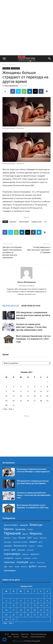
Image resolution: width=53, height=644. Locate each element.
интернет (30, 550)
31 (14, 405)
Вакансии (14, 634)
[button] (4, 58)
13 (35, 391)
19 (28, 396)
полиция (22, 562)
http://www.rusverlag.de (26, 285)
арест (40, 542)
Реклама (25, 637)
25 (21, 400)
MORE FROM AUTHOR (31, 306)
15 (47, 391)
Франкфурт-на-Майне (20, 542)
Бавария (24, 525)
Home (4, 64)
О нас (7, 634)
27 (35, 400)
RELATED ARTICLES (10, 306)
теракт (11, 566)
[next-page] (7, 348)
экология (42, 566)
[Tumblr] (41, 91)
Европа (25, 534)
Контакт (16, 637)
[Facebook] (12, 91)
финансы (24, 566)
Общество (12, 64)
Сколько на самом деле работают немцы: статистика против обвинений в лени (31, 327)
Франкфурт (7, 542)
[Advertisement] (26, 27)
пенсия (34, 558)
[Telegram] (38, 232)
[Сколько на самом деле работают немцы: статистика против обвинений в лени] (8, 327)
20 (35, 396)
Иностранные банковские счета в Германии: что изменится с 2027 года (33, 339)
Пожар (14, 538)
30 (6, 405)
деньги (7, 550)
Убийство (43, 538)
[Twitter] (18, 91)
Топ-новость (15, 68)
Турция (35, 538)
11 (21, 391)
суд (5, 566)
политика (9, 562)
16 (6, 396)
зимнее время (24, 222)
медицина (25, 554)
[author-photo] (26, 279)
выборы (40, 546)
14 (41, 391)
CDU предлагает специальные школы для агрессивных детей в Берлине (33, 315)
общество (18, 558)
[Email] (35, 91)
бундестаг (32, 546)
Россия (21, 537)
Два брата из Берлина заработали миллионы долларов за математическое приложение (12, 252)
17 (14, 396)
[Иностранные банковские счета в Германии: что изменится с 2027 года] (8, 339)
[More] (46, 91)
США (29, 537)
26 (28, 400)
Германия (12, 533)
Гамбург (30, 529)
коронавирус (12, 553)
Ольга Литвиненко (11, 86)
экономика (10, 570)
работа (32, 562)
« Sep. (4, 409)
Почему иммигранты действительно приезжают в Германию (39, 250)
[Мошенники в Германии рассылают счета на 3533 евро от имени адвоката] (8, 472)
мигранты (35, 554)
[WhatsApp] (24, 91)
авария (33, 541)
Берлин (9, 529)
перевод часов (36, 222)
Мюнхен (7, 538)
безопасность (20, 545)
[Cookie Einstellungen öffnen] (4, 641)
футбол (32, 566)
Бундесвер (20, 529)
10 (14, 391)
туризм (17, 566)
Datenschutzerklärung (38, 634)
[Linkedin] (29, 91)
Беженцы (36, 524)
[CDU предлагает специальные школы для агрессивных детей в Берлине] (8, 315)
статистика (41, 562)
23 (6, 400)
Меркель (36, 533)
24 (14, 400)
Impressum (25, 634)
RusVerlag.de (19, 641)
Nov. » (11, 409)
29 (47, 400)
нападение (8, 558)
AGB (9, 637)
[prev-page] (4, 348)
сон (45, 222)
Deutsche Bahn (11, 525)
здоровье (13, 222)
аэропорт (8, 546)
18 (21, 396)
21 (41, 396)
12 (28, 391)
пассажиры (27, 558)
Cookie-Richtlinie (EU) (37, 637)
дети (14, 550)
